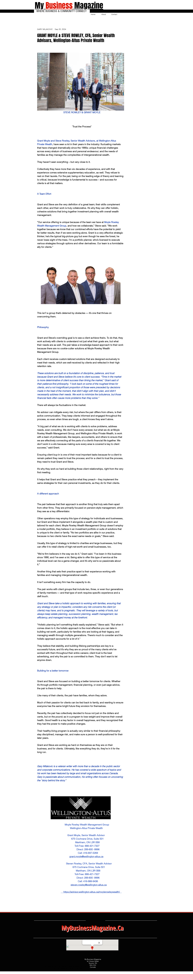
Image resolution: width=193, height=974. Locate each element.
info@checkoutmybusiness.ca (74, 970)
